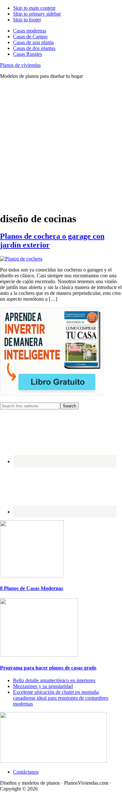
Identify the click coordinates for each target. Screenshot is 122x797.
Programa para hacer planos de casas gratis (48, 667)
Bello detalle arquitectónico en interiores (54, 680)
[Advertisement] (61, 145)
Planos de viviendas (20, 65)
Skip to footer (27, 19)
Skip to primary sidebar (37, 14)
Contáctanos (25, 772)
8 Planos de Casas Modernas (31, 588)
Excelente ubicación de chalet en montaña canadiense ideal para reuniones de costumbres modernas (60, 697)
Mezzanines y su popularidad (43, 686)
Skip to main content (34, 8)
